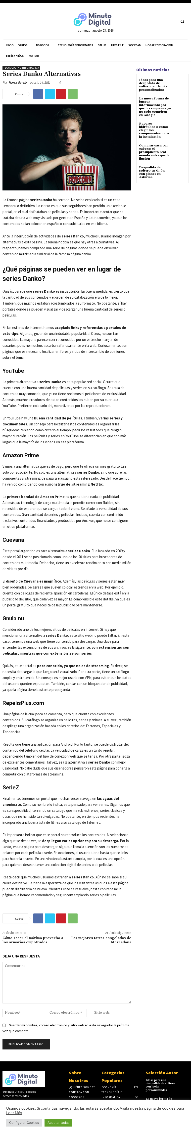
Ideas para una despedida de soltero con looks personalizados (153, 85)
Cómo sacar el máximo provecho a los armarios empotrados (32, 940)
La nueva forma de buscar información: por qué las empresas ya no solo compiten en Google (155, 107)
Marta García (17, 82)
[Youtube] (171, 21)
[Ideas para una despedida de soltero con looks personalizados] (180, 84)
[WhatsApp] (73, 94)
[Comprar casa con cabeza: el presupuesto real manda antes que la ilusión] (180, 150)
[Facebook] (153, 21)
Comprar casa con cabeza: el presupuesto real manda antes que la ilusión (154, 152)
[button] (182, 21)
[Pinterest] (61, 94)
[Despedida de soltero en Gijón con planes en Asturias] (180, 172)
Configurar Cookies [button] (24, 1123)
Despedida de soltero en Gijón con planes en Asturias (152, 172)
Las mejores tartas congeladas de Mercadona (101, 940)
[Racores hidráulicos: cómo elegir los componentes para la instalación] (180, 128)
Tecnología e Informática (21, 67)
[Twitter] (162, 21)
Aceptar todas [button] (58, 1123)
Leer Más (14, 1113)
